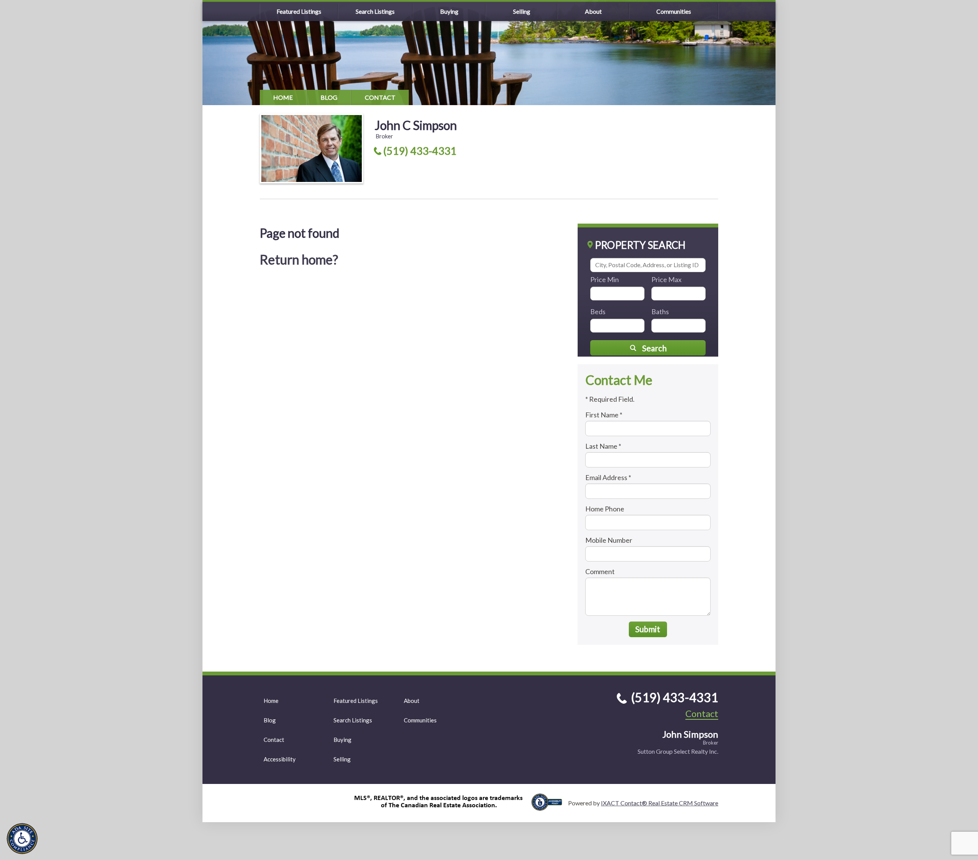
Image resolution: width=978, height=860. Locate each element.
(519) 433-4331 (420, 150)
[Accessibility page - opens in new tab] (549, 807)
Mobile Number (608, 540)
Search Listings (375, 11)
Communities (673, 11)
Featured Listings (299, 11)
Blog (329, 97)
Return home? (299, 259)
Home (283, 97)
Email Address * (608, 477)
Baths (660, 311)
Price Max (666, 279)
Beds (598, 311)
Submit (647, 629)
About (593, 11)
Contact (380, 97)
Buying (449, 11)
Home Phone (604, 509)
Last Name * (603, 446)
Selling (521, 11)
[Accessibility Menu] (22, 838)
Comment (600, 571)
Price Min (604, 279)
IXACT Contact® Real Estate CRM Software (659, 802)
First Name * (603, 415)
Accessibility (280, 759)
